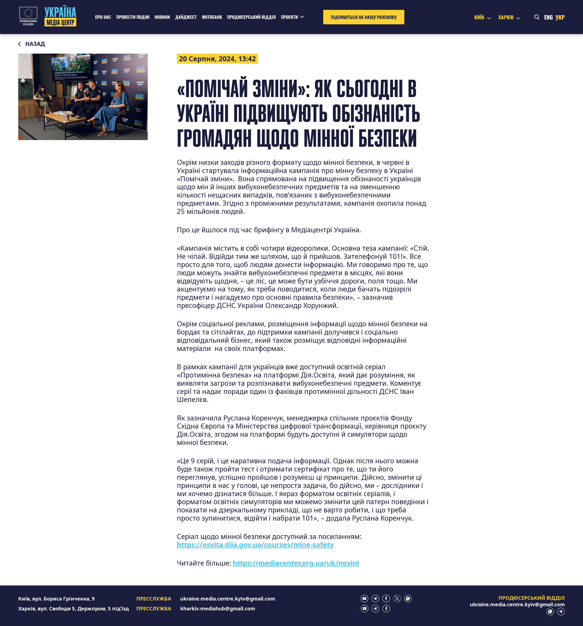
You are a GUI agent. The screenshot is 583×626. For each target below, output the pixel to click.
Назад (35, 44)
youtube (364, 598)
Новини (162, 17)
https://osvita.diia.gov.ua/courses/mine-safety (255, 544)
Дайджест (186, 17)
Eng (548, 17)
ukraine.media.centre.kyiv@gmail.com (227, 598)
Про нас (103, 17)
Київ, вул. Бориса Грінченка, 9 (56, 598)
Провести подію (132, 17)
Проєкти (289, 17)
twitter (397, 598)
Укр (560, 17)
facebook (386, 598)
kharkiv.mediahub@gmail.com (217, 608)
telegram (375, 598)
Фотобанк (212, 17)
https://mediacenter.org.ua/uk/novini (296, 563)
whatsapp (408, 598)
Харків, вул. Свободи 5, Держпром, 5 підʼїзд (73, 608)
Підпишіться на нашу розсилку (364, 17)
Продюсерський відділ (251, 17)
